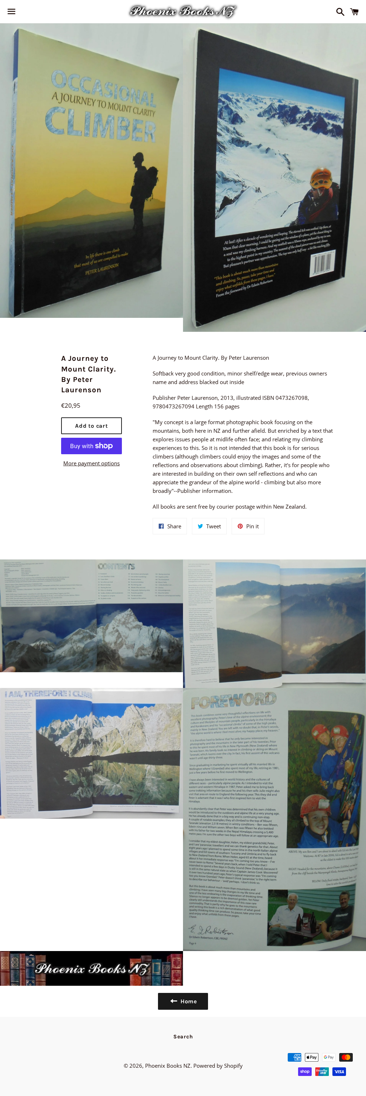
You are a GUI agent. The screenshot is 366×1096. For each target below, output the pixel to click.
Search (183, 1036)
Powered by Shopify (218, 1065)
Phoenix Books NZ (168, 1065)
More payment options (91, 463)
